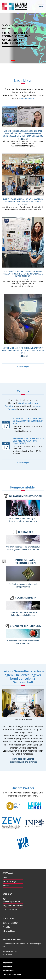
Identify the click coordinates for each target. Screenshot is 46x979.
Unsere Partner (23, 788)
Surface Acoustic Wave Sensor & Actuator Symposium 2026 (28, 421)
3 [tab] (23, 61)
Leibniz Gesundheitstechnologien (14, 6)
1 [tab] (13, 61)
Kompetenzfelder (23, 487)
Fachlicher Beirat (10, 909)
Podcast (6, 885)
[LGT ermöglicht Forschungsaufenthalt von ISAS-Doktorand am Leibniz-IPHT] (23, 343)
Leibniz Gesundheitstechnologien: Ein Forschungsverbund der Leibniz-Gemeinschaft (23, 676)
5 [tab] (33, 61)
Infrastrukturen (9, 931)
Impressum (8, 962)
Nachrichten (23, 80)
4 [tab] (28, 61)
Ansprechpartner (12, 939)
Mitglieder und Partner (13, 905)
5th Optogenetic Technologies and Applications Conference (28, 441)
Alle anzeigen (23, 366)
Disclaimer (7, 966)
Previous (4, 38)
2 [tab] (18, 61)
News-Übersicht (27, 98)
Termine (23, 391)
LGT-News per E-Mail (12, 974)
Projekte (6, 927)
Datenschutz (8, 970)
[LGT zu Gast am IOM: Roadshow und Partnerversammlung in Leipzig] (23, 194)
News (5, 877)
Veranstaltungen (10, 881)
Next (42, 38)
